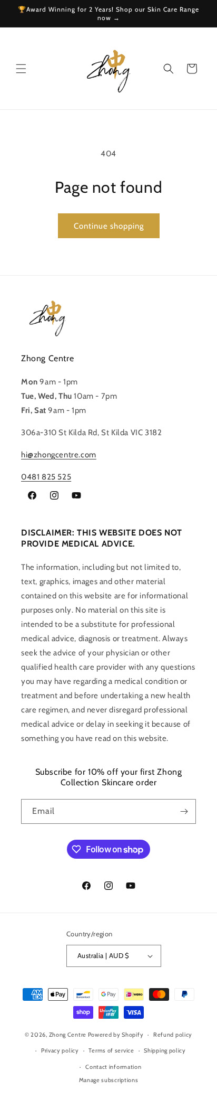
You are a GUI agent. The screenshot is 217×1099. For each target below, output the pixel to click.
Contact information (113, 1066)
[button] (21, 68)
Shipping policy (165, 1050)
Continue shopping (109, 226)
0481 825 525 (46, 477)
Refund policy (172, 1034)
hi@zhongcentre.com (58, 454)
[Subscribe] (183, 811)
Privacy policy (60, 1050)
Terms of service (111, 1050)
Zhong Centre (67, 1034)
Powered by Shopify (116, 1034)
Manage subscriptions (109, 1080)
